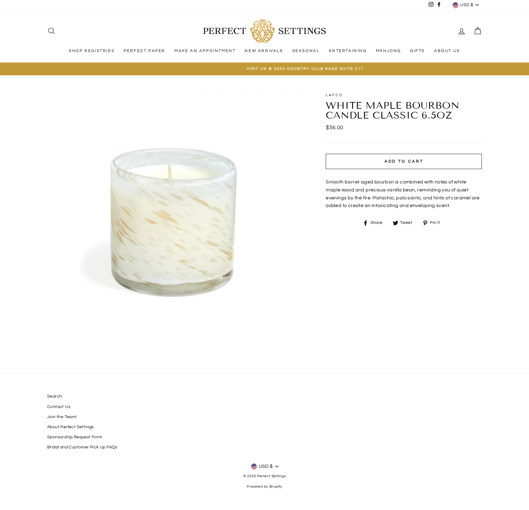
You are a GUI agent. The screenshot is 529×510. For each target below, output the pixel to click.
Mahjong (388, 51)
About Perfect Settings (70, 427)
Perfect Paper (144, 51)
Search (54, 396)
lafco (334, 95)
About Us (447, 51)
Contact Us (58, 407)
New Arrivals (264, 51)
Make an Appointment (204, 51)
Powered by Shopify (264, 487)
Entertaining (348, 51)
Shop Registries (91, 51)
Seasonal (306, 51)
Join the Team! (62, 417)
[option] (264, 69)
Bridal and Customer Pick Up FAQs (82, 447)
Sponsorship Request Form (75, 437)
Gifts (417, 51)
